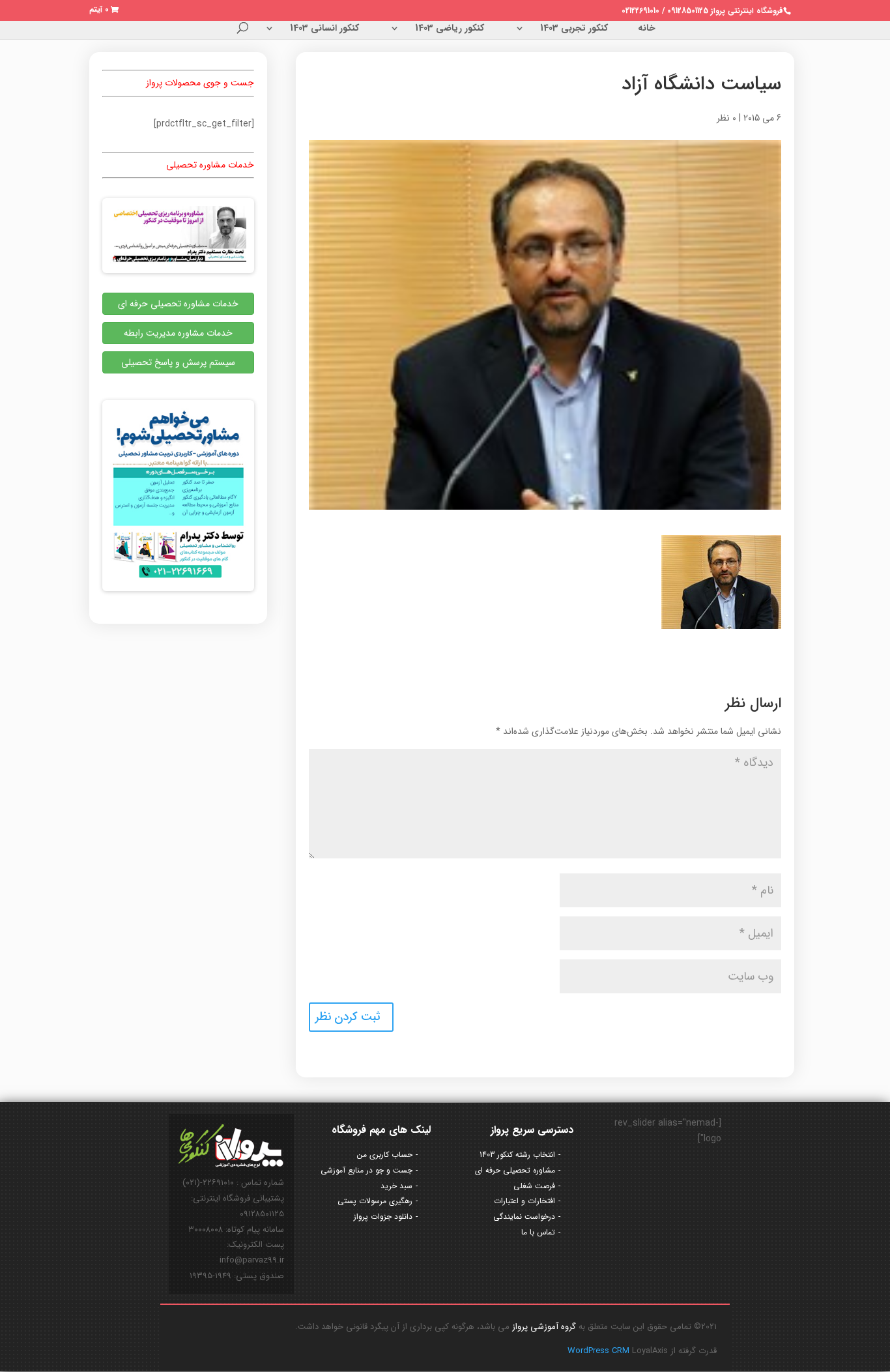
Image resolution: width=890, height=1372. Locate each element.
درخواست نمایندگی (524, 1216)
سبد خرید (396, 1186)
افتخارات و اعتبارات (524, 1201)
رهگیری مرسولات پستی (374, 1201)
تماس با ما (538, 1232)
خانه (646, 29)
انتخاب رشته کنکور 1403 (517, 1154)
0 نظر (726, 118)
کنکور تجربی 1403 (574, 29)
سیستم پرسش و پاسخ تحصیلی (178, 362)
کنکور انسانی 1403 (324, 29)
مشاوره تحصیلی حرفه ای (515, 1170)
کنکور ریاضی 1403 (449, 29)
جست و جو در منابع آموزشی (366, 1170)
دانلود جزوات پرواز (383, 1216)
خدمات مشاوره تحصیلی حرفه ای (178, 304)
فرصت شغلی (534, 1186)
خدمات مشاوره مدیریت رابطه (178, 333)
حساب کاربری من (384, 1154)
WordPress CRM (599, 1351)
